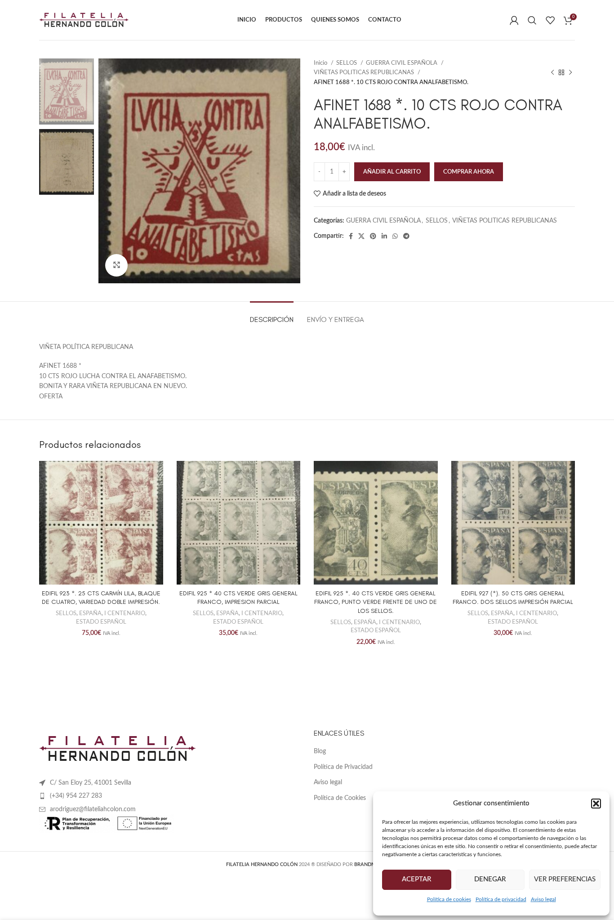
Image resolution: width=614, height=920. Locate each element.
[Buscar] (532, 20)
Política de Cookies (340, 798)
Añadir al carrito (392, 172)
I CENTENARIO (124, 613)
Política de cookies (449, 899)
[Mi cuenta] (514, 20)
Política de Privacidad (343, 767)
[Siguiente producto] (570, 72)
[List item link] (169, 796)
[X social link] (361, 236)
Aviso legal (543, 899)
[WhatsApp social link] (395, 236)
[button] (596, 803)
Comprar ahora (468, 172)
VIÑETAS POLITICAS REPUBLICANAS (364, 72)
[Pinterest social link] (373, 236)
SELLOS (347, 63)
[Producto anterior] (552, 72)
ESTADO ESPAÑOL (101, 622)
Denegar (490, 879)
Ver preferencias (565, 879)
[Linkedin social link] (384, 236)
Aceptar (416, 879)
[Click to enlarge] (116, 265)
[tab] (272, 315)
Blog (320, 751)
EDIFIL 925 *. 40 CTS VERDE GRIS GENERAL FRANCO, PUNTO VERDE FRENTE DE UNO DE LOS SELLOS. (375, 602)
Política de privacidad (501, 899)
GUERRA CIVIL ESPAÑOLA (402, 63)
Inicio (321, 63)
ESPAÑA (90, 613)
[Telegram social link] (406, 236)
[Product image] (101, 523)
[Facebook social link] (351, 236)
